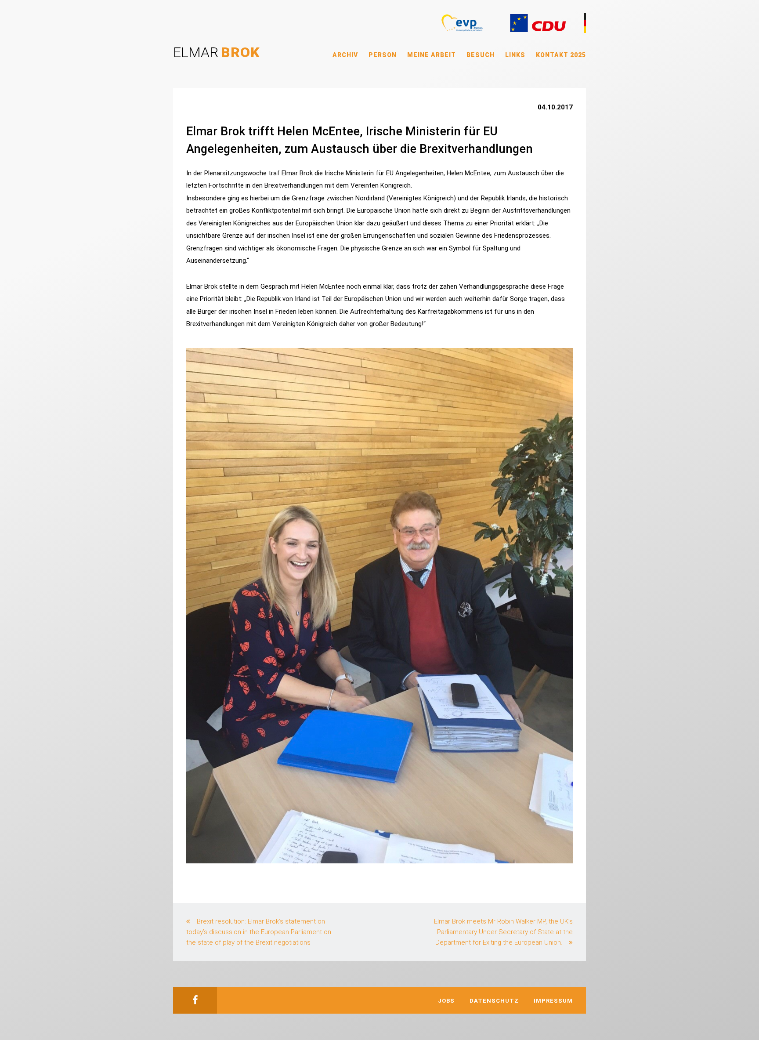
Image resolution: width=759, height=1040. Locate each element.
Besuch (480, 54)
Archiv (345, 54)
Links (515, 54)
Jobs (446, 1000)
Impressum (553, 1000)
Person (383, 54)
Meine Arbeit (431, 54)
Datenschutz (494, 1000)
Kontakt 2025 (561, 54)
